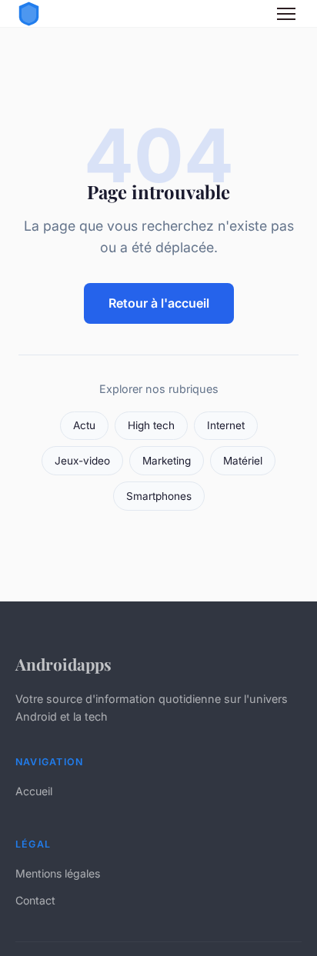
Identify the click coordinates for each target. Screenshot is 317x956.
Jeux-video (82, 461)
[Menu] (286, 14)
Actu (84, 425)
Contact (35, 900)
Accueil (33, 791)
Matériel (242, 461)
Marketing (166, 461)
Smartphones (159, 496)
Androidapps (63, 664)
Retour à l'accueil (158, 303)
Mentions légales (57, 873)
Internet (226, 425)
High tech (151, 425)
